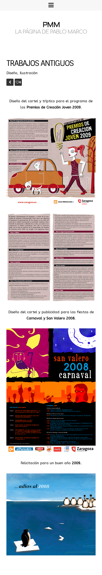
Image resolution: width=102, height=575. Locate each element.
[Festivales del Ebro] (10, 82)
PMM (51, 25)
